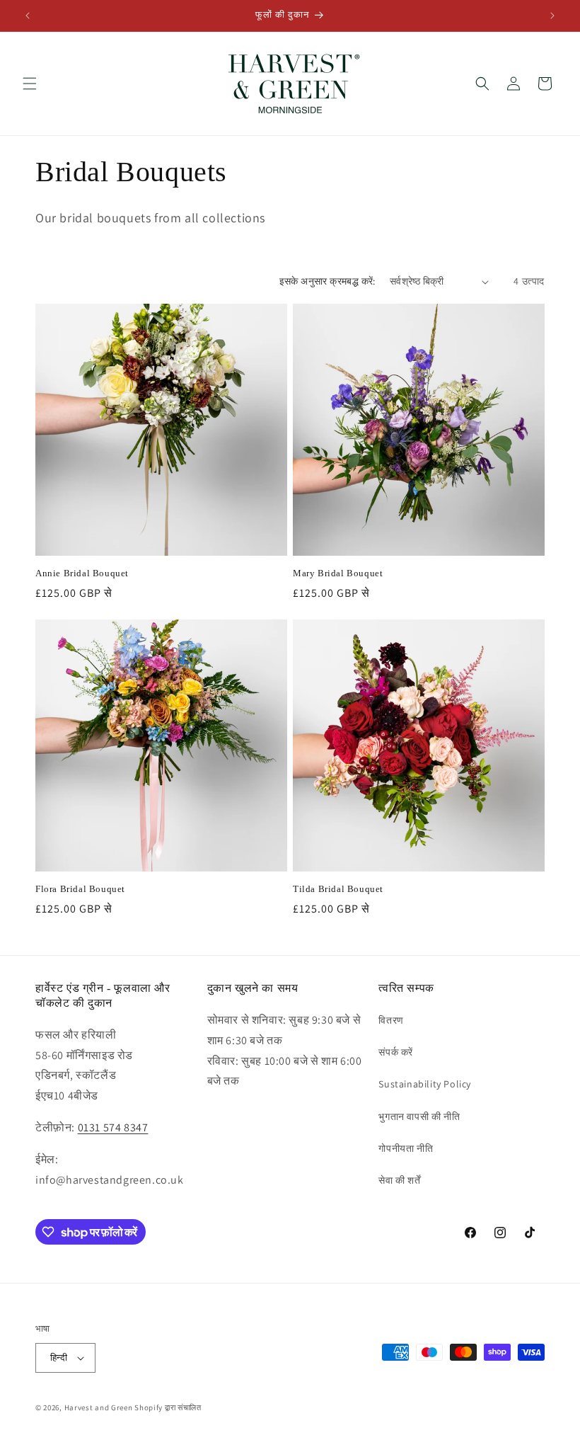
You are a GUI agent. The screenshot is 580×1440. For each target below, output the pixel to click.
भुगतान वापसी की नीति (419, 1116)
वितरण (390, 1020)
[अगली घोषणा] (552, 15)
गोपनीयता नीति (405, 1148)
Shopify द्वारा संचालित (168, 1407)
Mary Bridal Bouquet (338, 573)
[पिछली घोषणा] (27, 15)
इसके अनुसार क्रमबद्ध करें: (327, 281)
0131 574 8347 (113, 1127)
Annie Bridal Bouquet (82, 573)
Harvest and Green (98, 1407)
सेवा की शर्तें (399, 1180)
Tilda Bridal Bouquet (338, 889)
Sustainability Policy (424, 1084)
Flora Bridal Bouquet (80, 889)
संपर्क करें (395, 1052)
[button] (29, 83)
